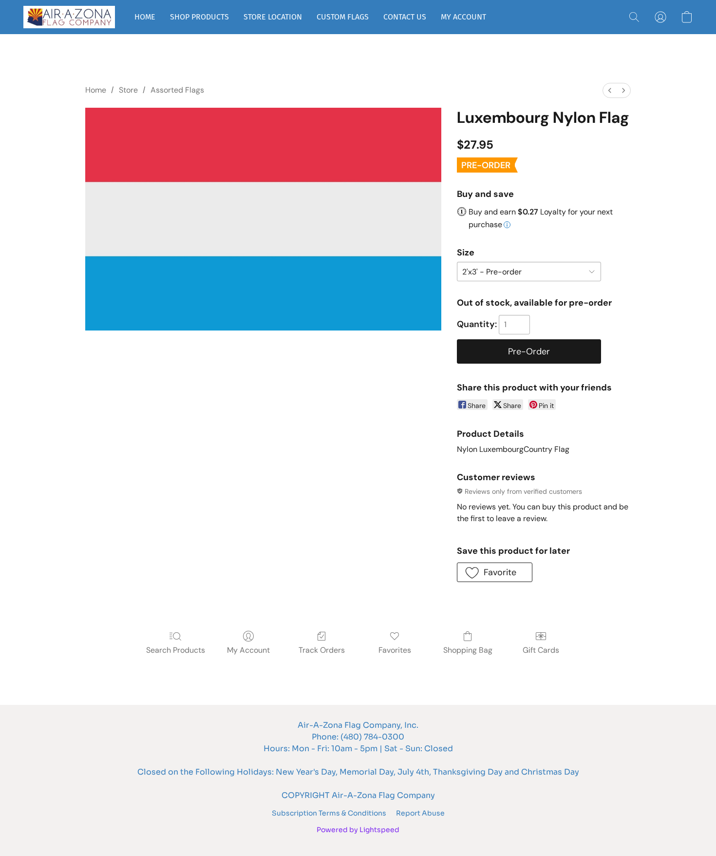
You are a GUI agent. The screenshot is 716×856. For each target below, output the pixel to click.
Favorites (394, 650)
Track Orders (322, 650)
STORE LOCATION (273, 16)
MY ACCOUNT (463, 16)
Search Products (175, 650)
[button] (69, 17)
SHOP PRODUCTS (199, 16)
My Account (248, 650)
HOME (144, 16)
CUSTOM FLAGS (343, 16)
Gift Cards (541, 650)
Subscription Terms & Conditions (329, 813)
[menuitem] (610, 90)
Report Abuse (420, 813)
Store (128, 90)
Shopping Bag (467, 650)
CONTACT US (404, 16)
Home (95, 90)
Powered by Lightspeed (358, 829)
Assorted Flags (177, 90)
